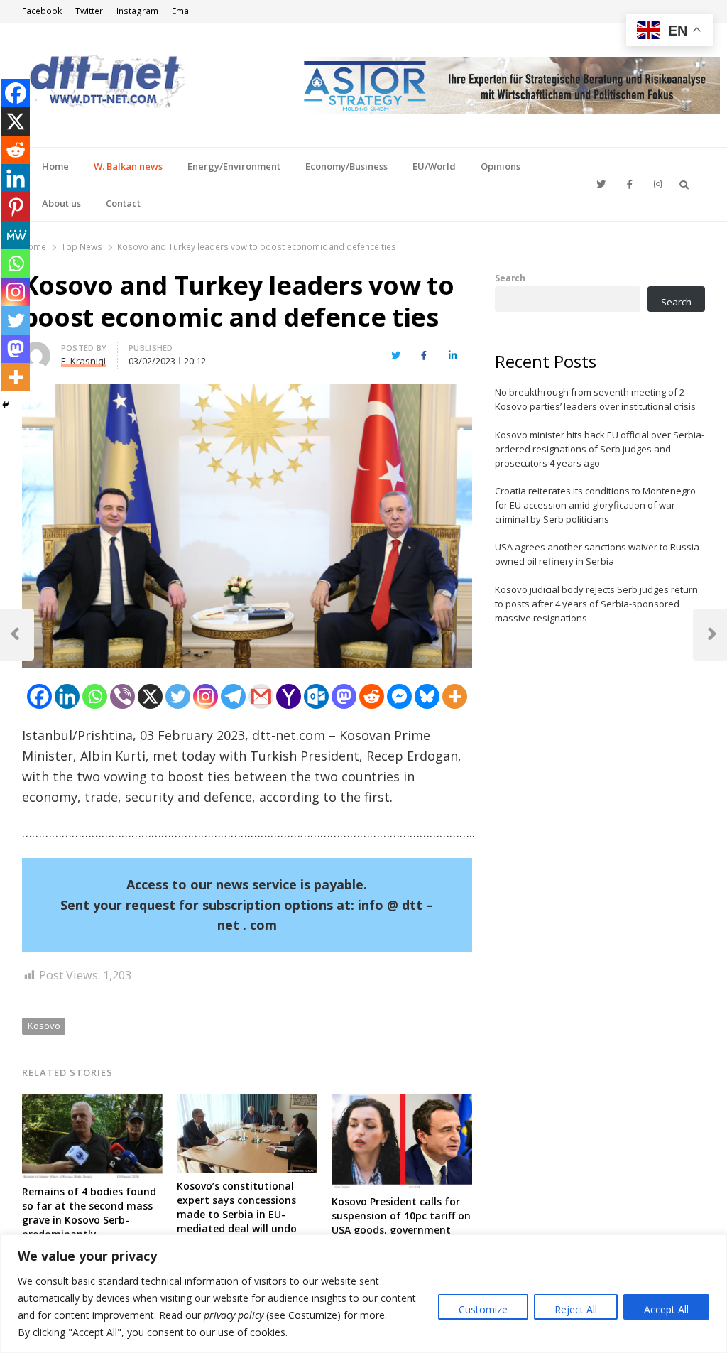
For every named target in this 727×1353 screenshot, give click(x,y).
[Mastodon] (344, 696)
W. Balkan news (128, 166)
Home (55, 166)
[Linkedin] (67, 696)
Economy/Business (346, 166)
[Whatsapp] (94, 696)
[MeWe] (15, 235)
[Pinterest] (15, 206)
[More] (454, 696)
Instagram (137, 11)
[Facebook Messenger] (399, 696)
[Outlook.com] (316, 696)
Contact (123, 203)
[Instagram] (205, 696)
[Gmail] (260, 696)
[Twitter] (177, 696)
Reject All (575, 1309)
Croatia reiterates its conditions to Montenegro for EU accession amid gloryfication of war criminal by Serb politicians (595, 505)
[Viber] (122, 696)
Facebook (42, 11)
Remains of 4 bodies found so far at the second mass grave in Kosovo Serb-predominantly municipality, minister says (89, 1220)
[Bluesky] (427, 696)
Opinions (500, 166)
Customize (483, 1309)
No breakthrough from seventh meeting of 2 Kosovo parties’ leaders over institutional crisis (595, 399)
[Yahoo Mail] (288, 696)
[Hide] (5, 405)
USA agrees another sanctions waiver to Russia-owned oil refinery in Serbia (598, 553)
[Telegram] (233, 696)
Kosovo (44, 1025)
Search (510, 277)
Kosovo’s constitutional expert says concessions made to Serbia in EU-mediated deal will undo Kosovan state (237, 1214)
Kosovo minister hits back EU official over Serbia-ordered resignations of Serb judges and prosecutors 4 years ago (599, 448)
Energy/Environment (233, 166)
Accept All (666, 1309)
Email (182, 11)
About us (61, 203)
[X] (150, 696)
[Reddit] (371, 696)
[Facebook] (39, 696)
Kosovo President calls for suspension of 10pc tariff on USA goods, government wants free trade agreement (401, 1230)
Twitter (89, 11)
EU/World (434, 166)
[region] (363, 1293)
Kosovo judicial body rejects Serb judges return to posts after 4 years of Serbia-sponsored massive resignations (596, 603)
